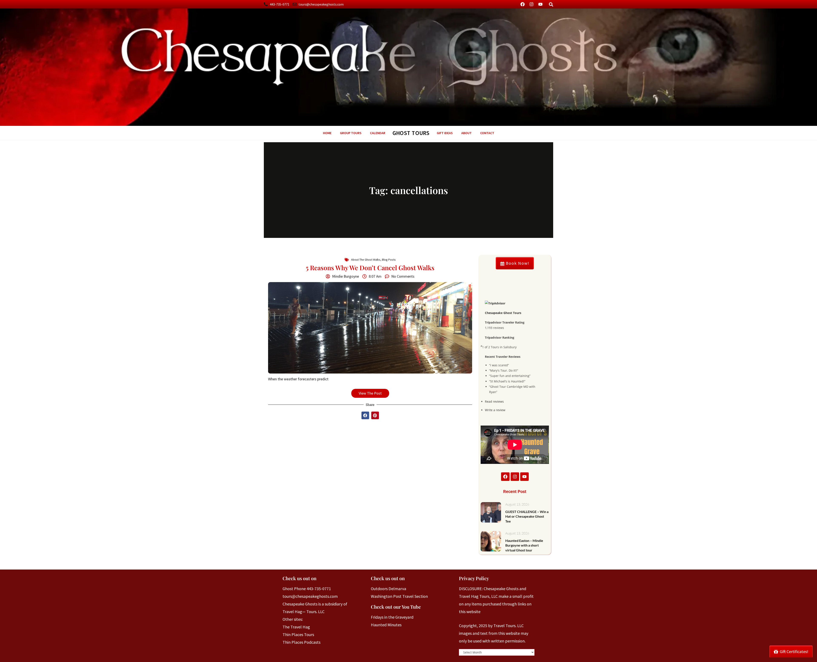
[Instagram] (531, 4)
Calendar (377, 133)
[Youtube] (540, 4)
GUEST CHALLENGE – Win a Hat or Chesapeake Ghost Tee (526, 516)
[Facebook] (522, 4)
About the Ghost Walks (365, 259)
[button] (365, 415)
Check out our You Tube (396, 607)
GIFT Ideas (445, 133)
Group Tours (350, 133)
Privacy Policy (474, 578)
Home (327, 133)
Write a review (495, 410)
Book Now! (516, 263)
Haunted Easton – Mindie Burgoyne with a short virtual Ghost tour (524, 545)
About (466, 133)
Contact (487, 133)
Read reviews (494, 401)
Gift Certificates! (794, 651)
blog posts (389, 259)
